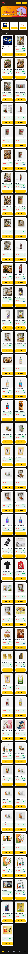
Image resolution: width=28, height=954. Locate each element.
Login (24, 2)
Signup (18, 2)
